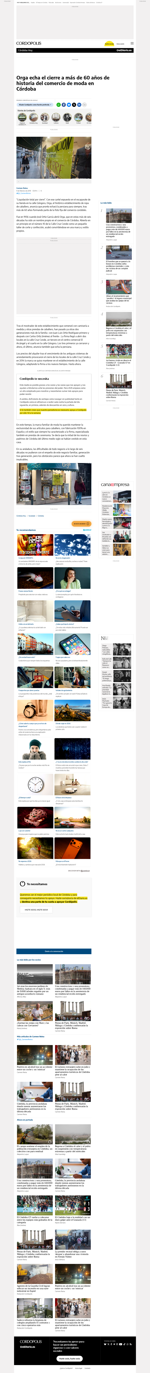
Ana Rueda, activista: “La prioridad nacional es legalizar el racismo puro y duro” (107, 689)
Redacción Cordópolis (24, 1294)
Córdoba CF (99, 2)
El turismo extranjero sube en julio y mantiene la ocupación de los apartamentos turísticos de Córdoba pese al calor (72, 1070)
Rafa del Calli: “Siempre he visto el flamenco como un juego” (107, 663)
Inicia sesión (120, 44)
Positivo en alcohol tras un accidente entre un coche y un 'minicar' (34, 1068)
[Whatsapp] (58, 105)
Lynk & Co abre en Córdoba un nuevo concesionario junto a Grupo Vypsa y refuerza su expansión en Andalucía (107, 497)
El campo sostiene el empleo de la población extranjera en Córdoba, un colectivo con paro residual (34, 1149)
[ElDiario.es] (124, 50)
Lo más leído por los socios (29, 960)
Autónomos (58, 2)
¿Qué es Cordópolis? (66, 1368)
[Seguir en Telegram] (114, 1344)
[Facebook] (64, 105)
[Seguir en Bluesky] (105, 1344)
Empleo (33, 2)
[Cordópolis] (33, 1341)
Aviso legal (78, 1368)
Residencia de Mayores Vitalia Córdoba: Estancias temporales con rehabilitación (107, 510)
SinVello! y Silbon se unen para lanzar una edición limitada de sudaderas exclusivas (106, 550)
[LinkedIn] (79, 105)
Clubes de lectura (90, 2)
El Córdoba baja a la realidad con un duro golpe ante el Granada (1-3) (72, 1218)
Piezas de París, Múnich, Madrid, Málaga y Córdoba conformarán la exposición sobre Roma (71, 1025)
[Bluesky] (69, 105)
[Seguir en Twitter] (108, 1344)
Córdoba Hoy (25, 50)
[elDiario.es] (33, 1346)
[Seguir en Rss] (131, 1344)
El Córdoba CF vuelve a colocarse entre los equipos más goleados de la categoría (34, 1220)
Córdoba (41, 516)
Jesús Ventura (60, 1260)
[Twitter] (74, 105)
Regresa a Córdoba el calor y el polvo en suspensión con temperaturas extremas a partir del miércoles (72, 1149)
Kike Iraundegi (60, 1154)
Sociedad (32, 516)
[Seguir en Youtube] (120, 1344)
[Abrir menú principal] (132, 43)
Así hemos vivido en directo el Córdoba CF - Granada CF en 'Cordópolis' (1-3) (118, 362)
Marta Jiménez (22, 1028)
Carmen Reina (22, 188)
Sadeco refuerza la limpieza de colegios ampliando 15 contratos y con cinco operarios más (33, 1323)
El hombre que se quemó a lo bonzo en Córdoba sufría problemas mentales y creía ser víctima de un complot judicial (118, 266)
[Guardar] (84, 105)
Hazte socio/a (109, 44)
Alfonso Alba (21, 997)
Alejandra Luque (61, 997)
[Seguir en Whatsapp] (128, 1344)
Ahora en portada (25, 1120)
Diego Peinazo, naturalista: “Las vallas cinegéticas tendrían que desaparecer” (107, 650)
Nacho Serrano (60, 1223)
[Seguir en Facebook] (111, 1344)
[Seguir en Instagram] (117, 1344)
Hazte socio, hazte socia (36, 910)
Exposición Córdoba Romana (77, 2)
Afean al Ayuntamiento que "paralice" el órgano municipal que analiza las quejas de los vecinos (118, 299)
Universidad (66, 2)
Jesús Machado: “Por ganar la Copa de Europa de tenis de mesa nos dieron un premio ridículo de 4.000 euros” (107, 703)
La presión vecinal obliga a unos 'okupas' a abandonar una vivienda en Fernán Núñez (71, 1254)
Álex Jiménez (21, 1225)
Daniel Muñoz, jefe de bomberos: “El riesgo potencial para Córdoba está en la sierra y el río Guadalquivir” (107, 676)
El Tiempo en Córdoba (41, 2)
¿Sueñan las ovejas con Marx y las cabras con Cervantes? (33, 1024)
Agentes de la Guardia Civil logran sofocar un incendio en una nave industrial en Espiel (33, 1288)
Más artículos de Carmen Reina (30, 1036)
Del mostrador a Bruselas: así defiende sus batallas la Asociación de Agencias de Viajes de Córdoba (106, 537)
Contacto (87, 1368)
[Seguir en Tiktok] (124, 1344)
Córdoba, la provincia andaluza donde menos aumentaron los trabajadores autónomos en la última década (32, 1107)
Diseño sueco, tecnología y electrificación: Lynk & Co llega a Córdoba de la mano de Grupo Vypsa (107, 523)
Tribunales (51, 2)
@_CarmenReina (24, 193)
